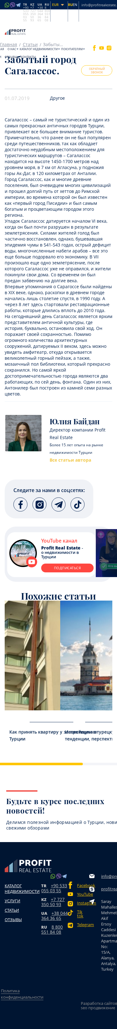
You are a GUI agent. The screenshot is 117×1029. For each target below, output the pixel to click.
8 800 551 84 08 (52, 929)
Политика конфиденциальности (22, 994)
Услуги (12, 901)
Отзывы (11, 57)
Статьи (12, 910)
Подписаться (67, 567)
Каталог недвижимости (39, 49)
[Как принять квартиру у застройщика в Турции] (31, 655)
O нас (11, 49)
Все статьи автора (70, 460)
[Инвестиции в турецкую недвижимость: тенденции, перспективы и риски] (86, 655)
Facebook (83, 885)
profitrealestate (108, 889)
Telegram (83, 925)
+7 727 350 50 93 (53, 901)
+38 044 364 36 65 (54, 915)
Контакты (28, 57)
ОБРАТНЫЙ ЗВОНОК (97, 70)
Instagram (83, 903)
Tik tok (80, 914)
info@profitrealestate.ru (108, 876)
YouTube (83, 894)
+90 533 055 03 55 (54, 888)
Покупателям (72, 49)
